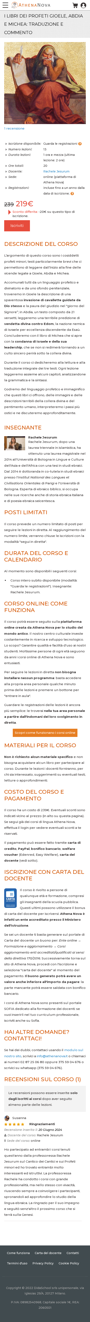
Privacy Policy (43, 1263)
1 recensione (14, 128)
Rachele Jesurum (56, 171)
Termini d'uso (17, 1263)
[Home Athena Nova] (31, 5)
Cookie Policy (69, 1263)
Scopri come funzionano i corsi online (45, 733)
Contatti (73, 1253)
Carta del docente (48, 1253)
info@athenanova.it (52, 1056)
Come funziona (18, 1253)
